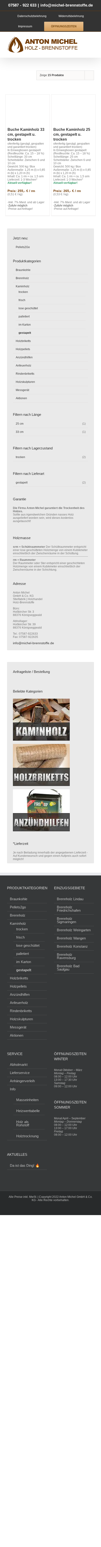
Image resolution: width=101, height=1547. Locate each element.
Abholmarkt (18, 1064)
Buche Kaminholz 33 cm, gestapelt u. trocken (26, 134)
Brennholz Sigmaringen (66, 920)
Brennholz (22, 278)
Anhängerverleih (22, 1081)
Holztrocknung (27, 1136)
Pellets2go (18, 907)
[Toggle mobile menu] (92, 38)
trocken (23, 292)
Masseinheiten (27, 1100)
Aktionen (21, 398)
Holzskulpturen (25, 382)
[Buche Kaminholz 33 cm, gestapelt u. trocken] (28, 110)
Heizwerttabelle (28, 1111)
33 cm (19, 432)
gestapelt (25, 332)
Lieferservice (20, 1072)
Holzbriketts (23, 341)
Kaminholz (22, 286)
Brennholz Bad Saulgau (68, 967)
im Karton (25, 324)
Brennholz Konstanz (72, 946)
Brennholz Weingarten (74, 930)
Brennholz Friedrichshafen (69, 909)
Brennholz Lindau (70, 899)
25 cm (19, 423)
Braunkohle (23, 270)
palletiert (24, 316)
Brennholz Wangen (71, 938)
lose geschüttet (28, 308)
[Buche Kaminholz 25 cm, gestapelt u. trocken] (73, 110)
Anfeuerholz (23, 365)
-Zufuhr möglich (17, 205)
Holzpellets (23, 349)
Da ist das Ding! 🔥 (25, 1165)
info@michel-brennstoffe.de (66, 5)
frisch (22, 300)
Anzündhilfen (24, 357)
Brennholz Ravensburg (66, 956)
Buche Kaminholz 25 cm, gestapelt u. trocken (71, 134)
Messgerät (22, 390)
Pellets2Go (22, 247)
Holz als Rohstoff (22, 1123)
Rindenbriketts (25, 373)
